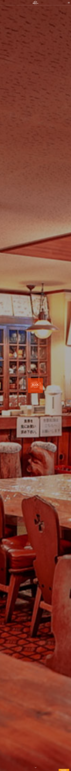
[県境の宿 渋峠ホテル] (35, 2)
